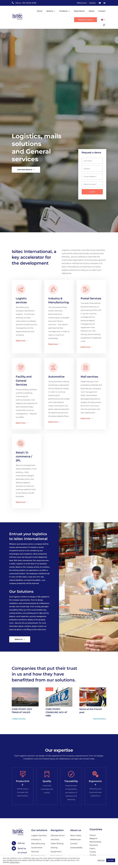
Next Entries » (99, 719)
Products (63, 11)
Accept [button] (111, 860)
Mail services (89, 376)
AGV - (49, 689)
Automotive (56, 376)
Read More (14, 862)
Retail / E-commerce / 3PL (24, 456)
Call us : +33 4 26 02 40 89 (25, 3)
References (81, 3)
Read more (20, 341)
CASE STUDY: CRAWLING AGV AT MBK (56, 712)
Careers (92, 3)
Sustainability (76, 847)
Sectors (49, 11)
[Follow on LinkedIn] (104, 3)
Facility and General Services (24, 380)
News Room (79, 11)
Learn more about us (24, 169)
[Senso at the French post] (92, 696)
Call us (21, 843)
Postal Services (91, 298)
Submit (92, 192)
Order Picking (57, 843)
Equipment (56, 851)
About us (18, 639)
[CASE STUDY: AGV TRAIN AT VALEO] (25, 696)
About (91, 11)
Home (39, 11)
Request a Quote (85, 20)
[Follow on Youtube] (100, 3)
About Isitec (75, 835)
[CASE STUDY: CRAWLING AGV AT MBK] (59, 696)
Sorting (54, 847)
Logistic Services (38, 835)
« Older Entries (18, 719)
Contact (101, 11)
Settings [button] (101, 860)
